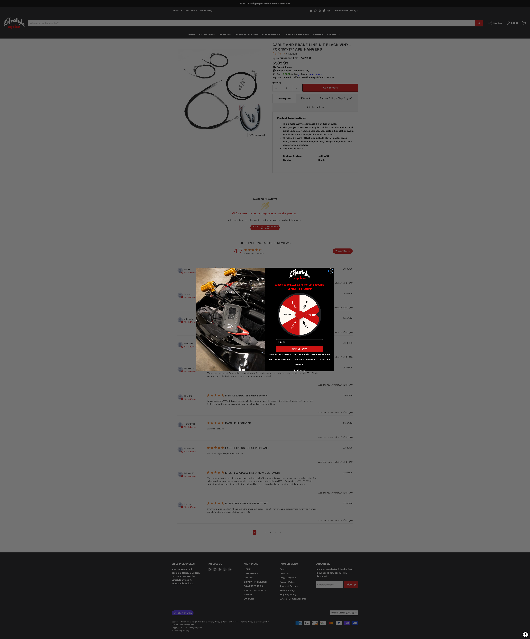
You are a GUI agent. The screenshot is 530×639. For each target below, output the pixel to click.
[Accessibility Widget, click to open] (525, 634)
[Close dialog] (330, 271)
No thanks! (299, 370)
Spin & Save (299, 348)
